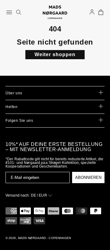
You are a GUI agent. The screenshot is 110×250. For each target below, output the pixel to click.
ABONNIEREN (88, 177)
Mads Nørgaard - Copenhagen (44, 238)
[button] (101, 12)
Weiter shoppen (55, 54)
